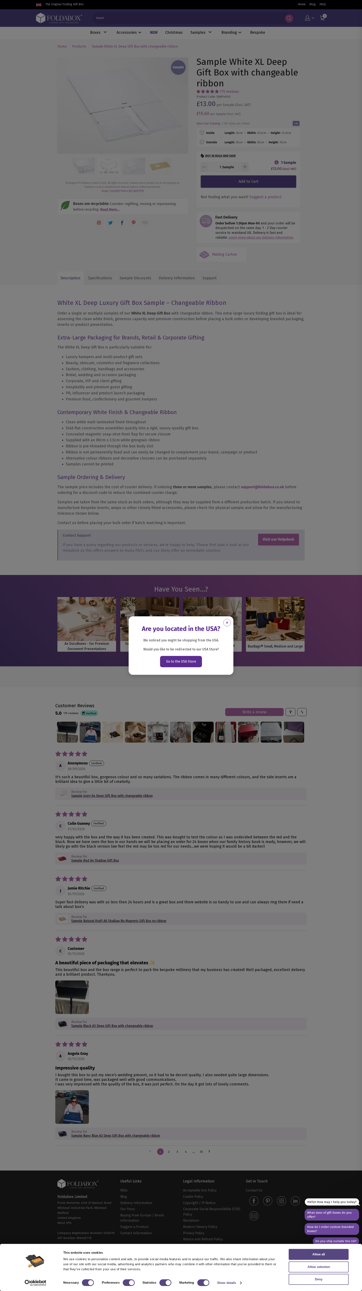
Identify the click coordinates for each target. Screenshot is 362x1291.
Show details (226, 1283)
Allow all (318, 1254)
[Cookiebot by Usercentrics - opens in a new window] (35, 1283)
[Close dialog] (227, 622)
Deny (318, 1279)
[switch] (129, 1282)
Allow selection (319, 1267)
